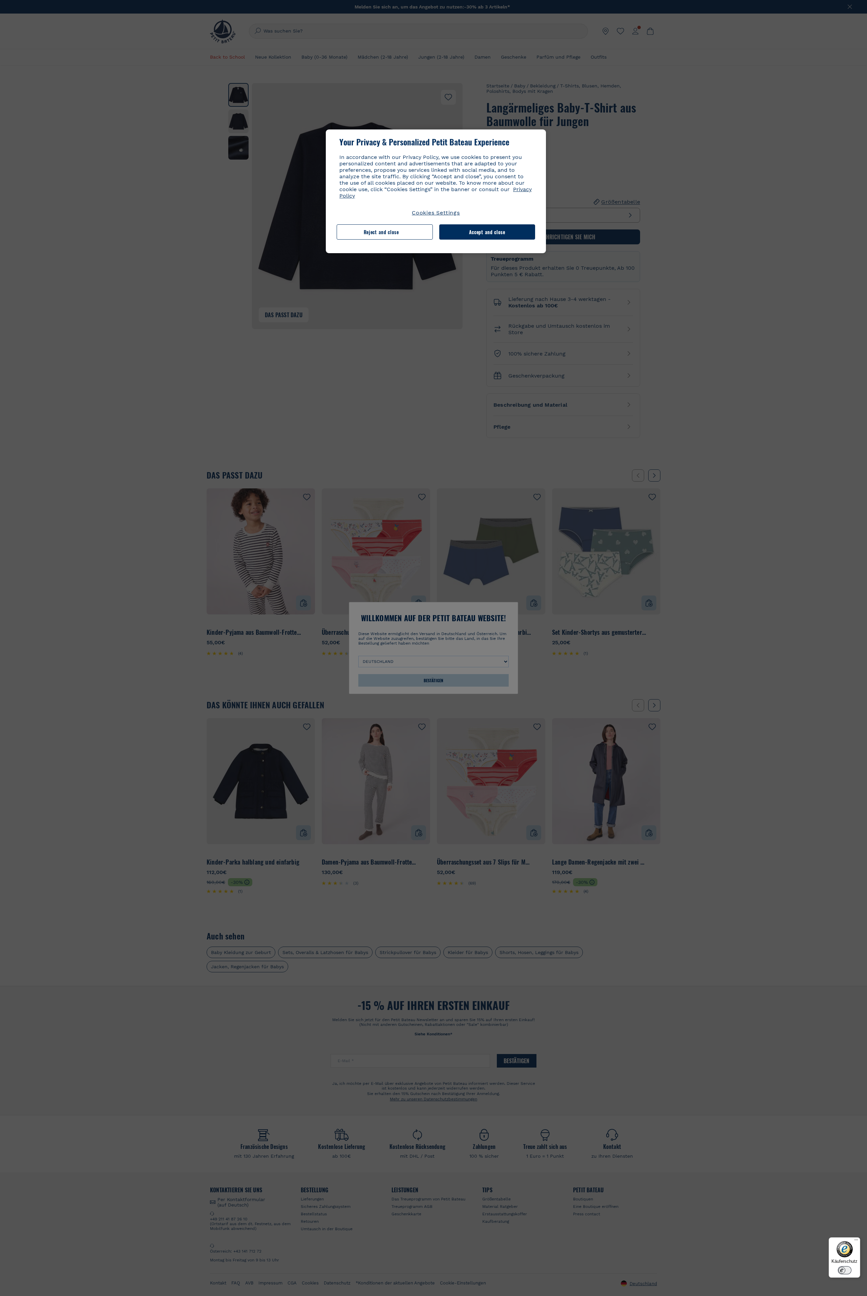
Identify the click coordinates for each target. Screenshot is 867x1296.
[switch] (844, 1270)
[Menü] (856, 1241)
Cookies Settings (436, 212)
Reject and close (381, 232)
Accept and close (487, 232)
